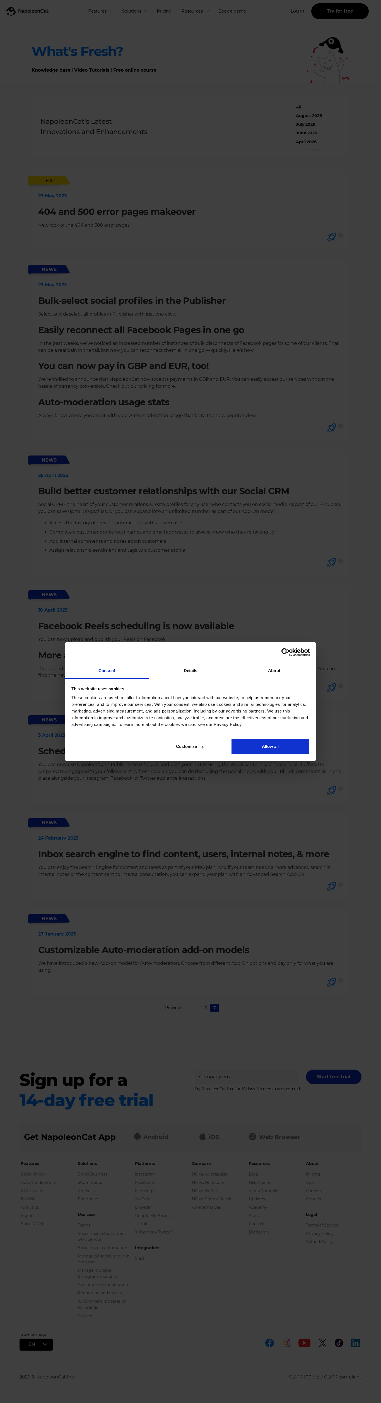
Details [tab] (190, 670)
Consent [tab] (106, 670)
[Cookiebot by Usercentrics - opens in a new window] (285, 652)
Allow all (270, 746)
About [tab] (274, 670)
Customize (186, 746)
